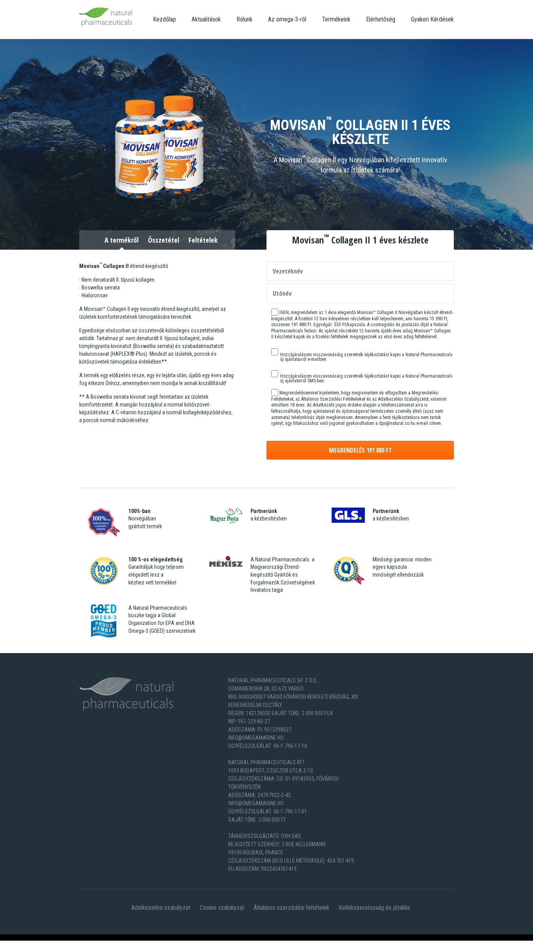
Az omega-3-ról (287, 19)
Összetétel (163, 240)
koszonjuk (12, 937)
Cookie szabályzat (222, 907)
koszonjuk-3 (66, 937)
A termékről (122, 240)
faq (129, 937)
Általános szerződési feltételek (291, 907)
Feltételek (203, 240)
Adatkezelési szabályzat (160, 907)
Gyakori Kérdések (432, 19)
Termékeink (336, 19)
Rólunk (244, 19)
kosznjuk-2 (38, 937)
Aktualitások (206, 19)
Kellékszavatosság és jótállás (374, 907)
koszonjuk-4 (95, 937)
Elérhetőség (380, 19)
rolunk (117, 937)
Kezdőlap (164, 19)
